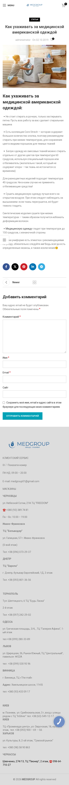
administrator (23, 39)
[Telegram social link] (41, 266)
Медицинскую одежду (19, 228)
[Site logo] (34, 5)
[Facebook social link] (6, 266)
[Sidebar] (4, 240)
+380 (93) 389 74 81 (17, 510)
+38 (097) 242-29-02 (19, 614)
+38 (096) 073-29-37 (19, 552)
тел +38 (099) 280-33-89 (16, 639)
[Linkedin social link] (32, 266)
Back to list (34, 282)
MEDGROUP (28, 779)
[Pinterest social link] (23, 266)
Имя (6, 357)
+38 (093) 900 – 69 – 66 (28, 729)
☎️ (4, 510)
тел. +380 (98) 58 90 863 (16, 747)
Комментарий (12, 316)
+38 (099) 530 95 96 (19, 663)
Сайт (5, 387)
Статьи (34, 19)
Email (7, 372)
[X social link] (15, 266)
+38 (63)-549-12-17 (43, 716)
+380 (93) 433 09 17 (19, 691)
